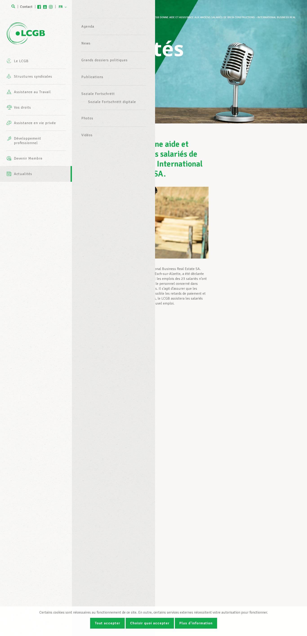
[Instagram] (51, 7)
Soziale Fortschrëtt (98, 94)
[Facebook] (39, 7)
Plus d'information (196, 623)
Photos (87, 118)
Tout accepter (107, 623)
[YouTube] (45, 7)
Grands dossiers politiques (104, 60)
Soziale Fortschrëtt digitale (112, 102)
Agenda (87, 26)
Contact (26, 6)
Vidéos (87, 135)
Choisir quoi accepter (149, 623)
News (86, 43)
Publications (92, 77)
